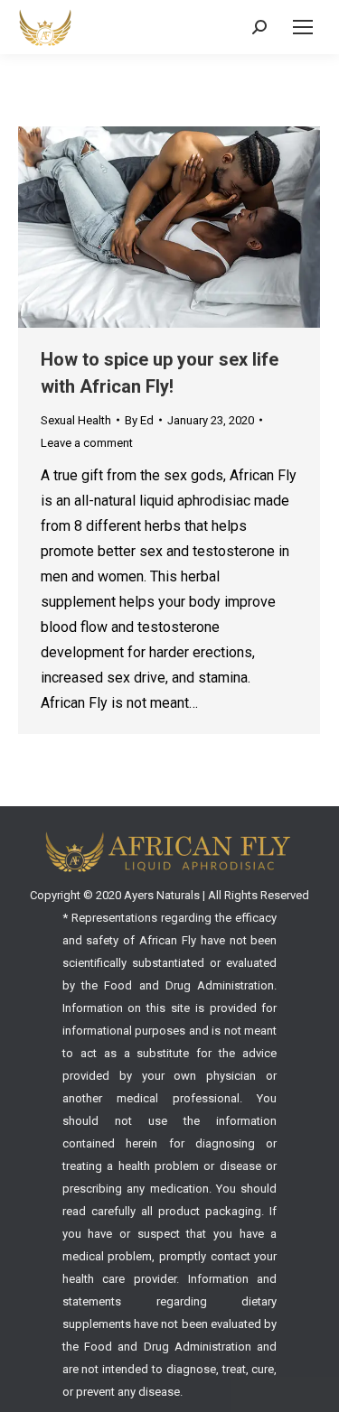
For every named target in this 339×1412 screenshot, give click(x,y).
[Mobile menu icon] (303, 27)
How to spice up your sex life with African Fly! (159, 372)
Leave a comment (87, 443)
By (139, 420)
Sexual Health (76, 420)
